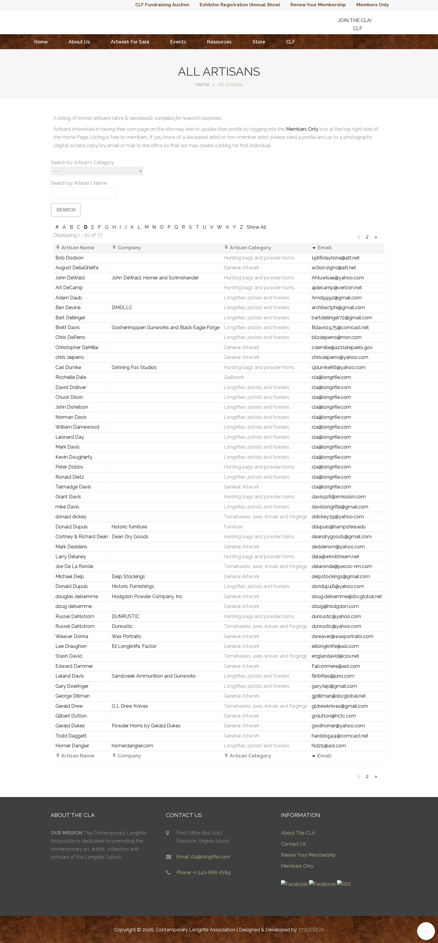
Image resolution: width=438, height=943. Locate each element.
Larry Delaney (70, 556)
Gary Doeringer (71, 686)
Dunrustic (122, 626)
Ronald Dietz (69, 477)
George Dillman (72, 696)
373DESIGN (311, 930)
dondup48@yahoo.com (338, 586)
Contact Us (293, 844)
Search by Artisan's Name (79, 183)
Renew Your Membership (318, 4)
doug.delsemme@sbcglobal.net (347, 596)
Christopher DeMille (76, 347)
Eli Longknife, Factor (134, 646)
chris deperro (69, 357)
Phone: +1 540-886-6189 (203, 872)
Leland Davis (69, 676)
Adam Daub (68, 298)
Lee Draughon (71, 646)
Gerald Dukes (70, 726)
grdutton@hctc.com (334, 716)
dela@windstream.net (335, 556)
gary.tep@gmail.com (334, 686)
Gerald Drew (69, 706)
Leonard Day (69, 437)
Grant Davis (68, 496)
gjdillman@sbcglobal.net (339, 696)
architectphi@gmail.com (338, 307)
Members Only (372, 4)
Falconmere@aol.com (336, 666)
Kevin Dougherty (73, 457)
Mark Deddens (71, 547)
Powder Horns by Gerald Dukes (146, 726)
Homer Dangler (72, 746)
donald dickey (70, 516)
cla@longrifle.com (331, 377)
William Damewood (77, 427)
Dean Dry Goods (130, 536)
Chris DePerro (70, 337)
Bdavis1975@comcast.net (340, 327)
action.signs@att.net (334, 267)
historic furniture (129, 527)
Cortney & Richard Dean (81, 536)
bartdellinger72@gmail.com (342, 317)
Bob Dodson (69, 258)
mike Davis (67, 507)
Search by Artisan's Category (82, 162)
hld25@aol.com (329, 746)
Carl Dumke (68, 367)
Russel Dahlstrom (74, 616)
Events (178, 42)
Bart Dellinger (70, 317)
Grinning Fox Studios (134, 367)
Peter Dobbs (69, 467)
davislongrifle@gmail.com (340, 507)
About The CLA (298, 833)
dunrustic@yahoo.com (336, 616)
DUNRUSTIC (125, 616)
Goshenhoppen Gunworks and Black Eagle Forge (166, 327)
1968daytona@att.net (336, 258)
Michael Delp (69, 576)
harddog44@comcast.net (340, 736)
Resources (219, 42)
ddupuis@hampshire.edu (339, 527)
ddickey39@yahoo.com (338, 516)
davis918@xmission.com (339, 496)
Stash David (68, 656)
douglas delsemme (76, 596)
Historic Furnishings (133, 586)
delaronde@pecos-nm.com (342, 566)
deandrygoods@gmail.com (342, 536)
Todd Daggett (71, 736)
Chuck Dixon (69, 397)
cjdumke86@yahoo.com (339, 367)
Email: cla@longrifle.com (203, 857)
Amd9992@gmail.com (336, 298)
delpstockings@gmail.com (341, 576)
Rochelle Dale (70, 377)
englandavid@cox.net (335, 656)
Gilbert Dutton (71, 716)
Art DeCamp (69, 287)
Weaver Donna (71, 636)
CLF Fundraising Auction (162, 4)
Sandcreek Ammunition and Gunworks (154, 676)
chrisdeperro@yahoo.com (340, 357)
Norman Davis (71, 417)
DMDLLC (122, 307)
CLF (290, 42)
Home (41, 42)
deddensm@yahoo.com (338, 547)
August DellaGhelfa (76, 267)
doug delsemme (73, 606)
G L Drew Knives (130, 706)
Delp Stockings (128, 576)
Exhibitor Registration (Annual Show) (240, 4)
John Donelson (71, 407)
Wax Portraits (126, 636)
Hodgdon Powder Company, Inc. (147, 596)
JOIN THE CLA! (355, 20)
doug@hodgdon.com (335, 606)
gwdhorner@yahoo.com (338, 726)
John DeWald (70, 278)
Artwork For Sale (130, 42)
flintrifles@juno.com (333, 676)
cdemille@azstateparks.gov (342, 347)
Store (258, 42)
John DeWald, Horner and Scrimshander (155, 278)
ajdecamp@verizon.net (337, 287)
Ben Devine (67, 307)
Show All (256, 227)
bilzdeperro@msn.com (336, 337)
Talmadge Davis (73, 487)
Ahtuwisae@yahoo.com (338, 278)
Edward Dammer (74, 666)
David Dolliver (70, 387)
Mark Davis (67, 447)
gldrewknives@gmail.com (340, 706)
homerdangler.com (132, 746)
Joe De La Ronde (74, 566)
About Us (79, 42)
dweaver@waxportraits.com (342, 636)
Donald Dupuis (71, 527)
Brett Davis (67, 327)
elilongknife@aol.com (335, 646)
